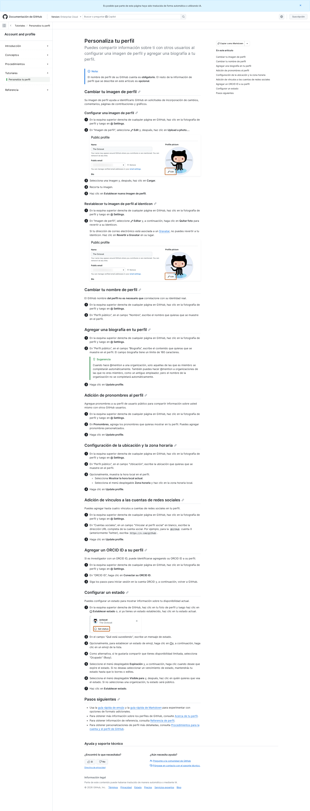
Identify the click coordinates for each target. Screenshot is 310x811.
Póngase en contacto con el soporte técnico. (176, 765)
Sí (92, 761)
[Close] (300, 5)
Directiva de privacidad (94, 767)
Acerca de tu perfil (186, 716)
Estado (138, 787)
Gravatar (164, 231)
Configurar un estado (104, 592)
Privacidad (126, 787)
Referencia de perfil (162, 720)
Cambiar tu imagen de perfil (110, 91)
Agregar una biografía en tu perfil (115, 329)
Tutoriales (20, 25)
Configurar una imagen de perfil (109, 113)
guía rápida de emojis (111, 707)
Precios (148, 787)
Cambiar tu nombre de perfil (110, 289)
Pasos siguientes (100, 699)
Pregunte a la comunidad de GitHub (172, 760)
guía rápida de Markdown (146, 707)
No (103, 761)
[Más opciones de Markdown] (247, 43)
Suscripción (298, 16)
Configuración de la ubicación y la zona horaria (128, 445)
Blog (179, 787)
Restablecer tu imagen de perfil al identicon (118, 204)
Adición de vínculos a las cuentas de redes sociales (132, 500)
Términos (113, 787)
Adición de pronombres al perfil (113, 395)
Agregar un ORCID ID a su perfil (113, 550)
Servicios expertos (164, 787)
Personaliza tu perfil (39, 25)
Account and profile (20, 34)
